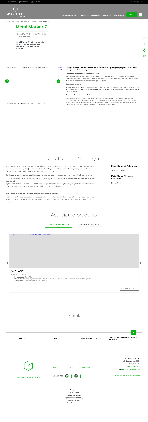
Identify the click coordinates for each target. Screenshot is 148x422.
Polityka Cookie (74, 392)
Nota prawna (74, 390)
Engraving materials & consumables (24, 21)
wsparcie (106, 16)
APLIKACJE (95, 16)
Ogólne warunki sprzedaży (74, 397)
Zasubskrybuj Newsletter (27, 377)
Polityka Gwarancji (74, 400)
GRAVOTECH (119, 16)
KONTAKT (131, 14)
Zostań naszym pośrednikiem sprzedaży (123, 338)
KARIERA (22, 339)
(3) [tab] (58, 224)
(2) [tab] (89, 224)
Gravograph (87, 367)
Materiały (84, 16)
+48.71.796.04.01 (133, 366)
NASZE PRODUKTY (69, 16)
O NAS (57, 339)
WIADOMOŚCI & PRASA (91, 339)
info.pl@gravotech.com (130, 369)
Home (8, 21)
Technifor (72, 367)
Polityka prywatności (74, 395)
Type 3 (55, 367)
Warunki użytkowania (74, 403)
